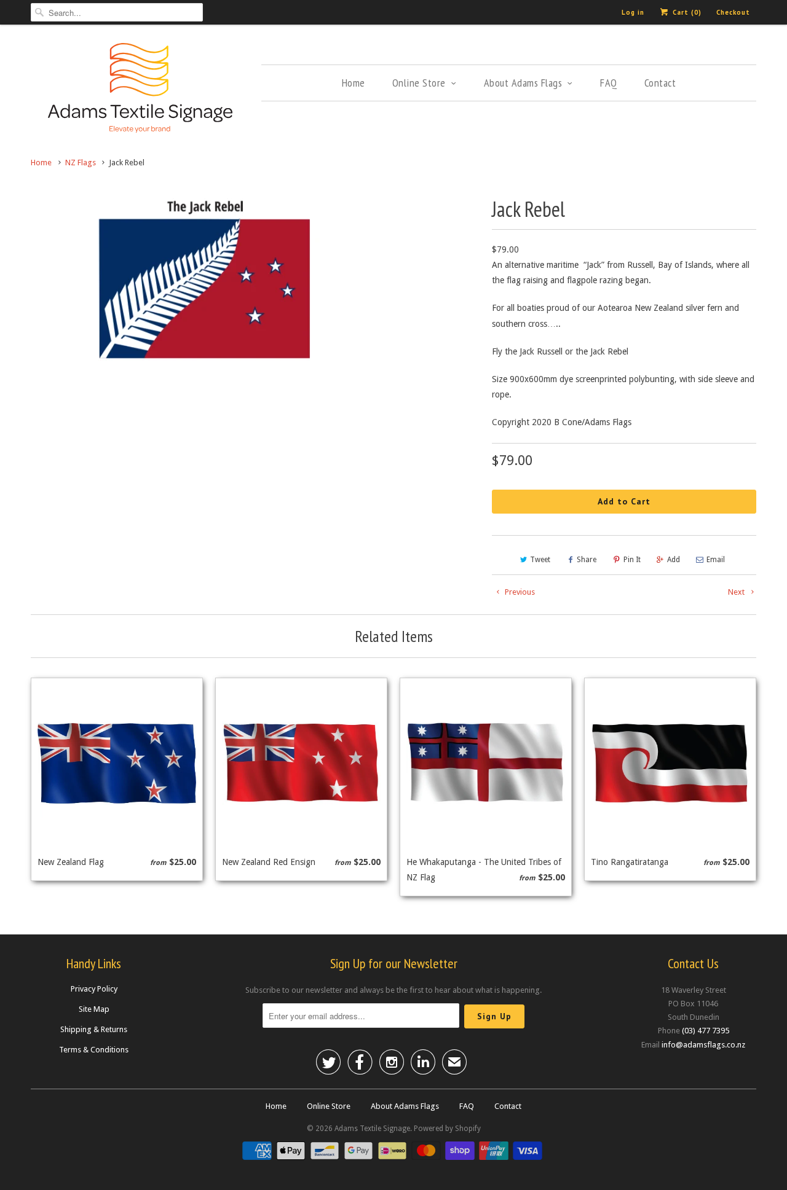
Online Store (419, 83)
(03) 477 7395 (705, 1030)
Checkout (733, 12)
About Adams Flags (523, 83)
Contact (660, 83)
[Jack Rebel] (206, 281)
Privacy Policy (94, 988)
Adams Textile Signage (372, 1128)
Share (586, 559)
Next (737, 592)
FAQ (608, 83)
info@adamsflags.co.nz (703, 1044)
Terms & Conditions (94, 1049)
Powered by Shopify (447, 1128)
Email (715, 559)
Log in (633, 12)
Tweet (540, 559)
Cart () (686, 12)
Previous (519, 592)
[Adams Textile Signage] (140, 89)
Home (353, 83)
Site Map (94, 1009)
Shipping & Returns (93, 1029)
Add (673, 559)
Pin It (632, 559)
